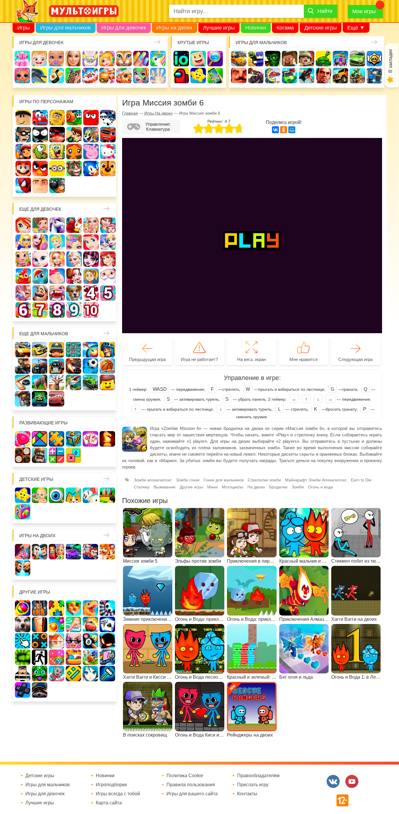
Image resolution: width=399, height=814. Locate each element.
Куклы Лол (22, 75)
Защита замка (340, 58)
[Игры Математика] (56, 455)
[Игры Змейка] (22, 657)
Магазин (23, 259)
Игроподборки (111, 784)
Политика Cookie (184, 775)
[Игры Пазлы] (56, 439)
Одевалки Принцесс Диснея (74, 276)
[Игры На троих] (56, 608)
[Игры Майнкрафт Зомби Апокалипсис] (39, 399)
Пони (40, 276)
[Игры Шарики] (56, 624)
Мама (108, 225)
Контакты (247, 793)
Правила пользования (190, 784)
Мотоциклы (357, 75)
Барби (73, 58)
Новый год (108, 276)
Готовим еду (107, 75)
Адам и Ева (57, 117)
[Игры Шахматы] (107, 439)
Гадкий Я (40, 185)
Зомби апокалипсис (153, 480)
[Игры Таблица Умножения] (73, 455)
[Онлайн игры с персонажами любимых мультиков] (84, 11)
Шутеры (255, 75)
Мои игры (364, 11)
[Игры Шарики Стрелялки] (22, 608)
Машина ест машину (272, 75)
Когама (285, 28)
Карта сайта (109, 803)
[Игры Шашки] (22, 455)
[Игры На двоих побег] (90, 551)
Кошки (124, 58)
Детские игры (320, 28)
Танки (323, 58)
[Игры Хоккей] (22, 382)
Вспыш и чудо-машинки (108, 134)
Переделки (23, 293)
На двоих (256, 487)
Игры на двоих (174, 28)
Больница (23, 242)
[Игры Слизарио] (107, 608)
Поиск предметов (215, 58)
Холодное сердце (74, 259)
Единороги (158, 58)
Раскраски (74, 225)
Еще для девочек (40, 209)
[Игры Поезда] (90, 382)
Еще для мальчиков (43, 333)
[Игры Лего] (107, 382)
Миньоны (57, 168)
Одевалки (22, 58)
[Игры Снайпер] (22, 366)
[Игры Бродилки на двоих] (107, 551)
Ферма (23, 276)
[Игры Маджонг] (90, 439)
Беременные (57, 276)
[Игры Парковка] (22, 349)
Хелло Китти (108, 151)
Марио (23, 168)
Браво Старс (374, 58)
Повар (40, 293)
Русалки (108, 259)
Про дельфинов (39, 75)
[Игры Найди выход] (39, 624)
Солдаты (306, 58)
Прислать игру (252, 784)
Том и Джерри (91, 134)
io (181, 58)
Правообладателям (258, 775)
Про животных (74, 293)
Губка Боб (57, 151)
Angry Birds (40, 168)
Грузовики (374, 75)
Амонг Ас (181, 75)
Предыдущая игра (147, 359)
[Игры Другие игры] (22, 690)
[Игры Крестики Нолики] (39, 641)
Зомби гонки (188, 480)
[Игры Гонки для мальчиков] (39, 349)
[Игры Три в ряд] (22, 439)
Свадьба (57, 259)
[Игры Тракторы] (39, 366)
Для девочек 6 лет (23, 310)
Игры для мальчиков (65, 28)
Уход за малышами (56, 58)
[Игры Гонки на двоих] (73, 551)
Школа (40, 225)
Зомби (272, 58)
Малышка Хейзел (39, 58)
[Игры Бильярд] (90, 641)
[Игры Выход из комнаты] (39, 657)
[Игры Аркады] (107, 657)
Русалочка (91, 242)
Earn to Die (361, 480)
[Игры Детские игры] (22, 495)
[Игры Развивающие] (22, 511)
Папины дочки (91, 276)
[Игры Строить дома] (56, 641)
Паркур (306, 75)
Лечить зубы (57, 293)
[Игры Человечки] (107, 641)
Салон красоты (141, 75)
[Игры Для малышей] (39, 495)
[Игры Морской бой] (90, 624)
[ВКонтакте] (275, 129)
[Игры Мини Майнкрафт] (107, 673)
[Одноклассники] (283, 129)
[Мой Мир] (291, 129)
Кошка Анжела (40, 259)
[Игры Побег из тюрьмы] (22, 673)
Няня (91, 225)
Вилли (40, 117)
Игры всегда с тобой (118, 793)
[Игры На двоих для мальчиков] (39, 551)
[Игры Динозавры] (90, 608)
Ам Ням (40, 151)
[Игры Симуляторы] (39, 690)
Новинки (255, 28)
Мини (212, 487)
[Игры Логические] (39, 439)
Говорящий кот (74, 168)
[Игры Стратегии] (39, 455)
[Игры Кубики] (90, 495)
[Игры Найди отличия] (56, 495)
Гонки (239, 58)
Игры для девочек (123, 28)
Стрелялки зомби (264, 480)
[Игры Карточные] (107, 624)
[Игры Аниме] (90, 673)
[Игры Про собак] (22, 624)
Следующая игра (355, 359)
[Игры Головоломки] (73, 439)
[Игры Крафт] (73, 349)
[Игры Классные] (73, 641)
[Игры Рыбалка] (73, 382)
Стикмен (40, 134)
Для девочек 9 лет (74, 310)
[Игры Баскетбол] (107, 366)
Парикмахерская (74, 242)
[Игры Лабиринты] (73, 657)
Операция (158, 75)
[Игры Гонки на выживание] (73, 366)
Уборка (90, 58)
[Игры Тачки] (56, 399)
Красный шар (91, 117)
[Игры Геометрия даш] (73, 673)
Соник (91, 168)
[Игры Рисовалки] (73, 495)
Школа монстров (91, 259)
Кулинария (56, 75)
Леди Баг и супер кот (57, 134)
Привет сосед (239, 75)
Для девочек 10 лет (91, 310)
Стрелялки (255, 58)
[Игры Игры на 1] (73, 624)
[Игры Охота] (56, 382)
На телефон (215, 75)
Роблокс (23, 117)
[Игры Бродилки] (90, 657)
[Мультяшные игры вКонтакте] (333, 781)
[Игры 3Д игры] (73, 608)
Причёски (40, 242)
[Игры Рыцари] (107, 349)
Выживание (165, 487)
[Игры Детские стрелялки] (107, 495)
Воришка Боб (23, 134)
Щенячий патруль (108, 168)
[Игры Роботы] (22, 399)
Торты (90, 75)
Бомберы (57, 185)
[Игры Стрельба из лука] (90, 349)
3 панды (108, 117)
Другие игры (191, 487)
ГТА (323, 75)
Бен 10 (74, 134)
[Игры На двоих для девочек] (56, 551)
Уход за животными (124, 75)
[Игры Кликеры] (22, 641)
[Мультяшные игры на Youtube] (351, 781)
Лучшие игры (219, 28)
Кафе (108, 242)
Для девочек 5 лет (108, 293)
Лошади (57, 225)
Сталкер (142, 487)
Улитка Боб (74, 117)
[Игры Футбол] (90, 366)
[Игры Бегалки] (56, 673)
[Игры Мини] (56, 657)
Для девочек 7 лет (40, 310)
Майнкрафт (289, 58)
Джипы (340, 75)
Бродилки (278, 487)
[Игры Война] (56, 349)
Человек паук (23, 185)
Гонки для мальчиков (224, 480)
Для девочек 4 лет (91, 293)
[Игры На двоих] (22, 551)
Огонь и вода (320, 487)
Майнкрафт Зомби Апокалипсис (316, 480)
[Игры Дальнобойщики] (56, 366)
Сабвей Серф (23, 151)
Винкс (23, 225)
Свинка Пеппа (91, 151)
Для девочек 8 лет (57, 310)
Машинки (289, 75)
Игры (23, 28)
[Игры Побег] (39, 608)
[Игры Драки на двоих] (22, 568)
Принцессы (57, 242)
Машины (357, 58)
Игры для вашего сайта (192, 793)
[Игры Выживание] (39, 382)
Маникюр (141, 58)
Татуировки (73, 75)
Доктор (107, 58)
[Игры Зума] (39, 673)
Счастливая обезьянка (74, 151)
